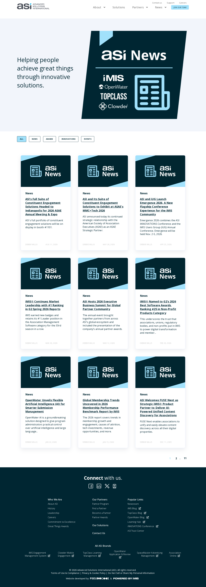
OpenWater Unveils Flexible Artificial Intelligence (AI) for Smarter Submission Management (45, 405)
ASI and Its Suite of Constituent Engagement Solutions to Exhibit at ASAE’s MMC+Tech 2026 (103, 204)
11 (185, 458)
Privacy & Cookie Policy (94, 573)
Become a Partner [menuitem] (101, 512)
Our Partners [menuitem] (99, 499)
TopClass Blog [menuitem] (135, 512)
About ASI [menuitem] (53, 503)
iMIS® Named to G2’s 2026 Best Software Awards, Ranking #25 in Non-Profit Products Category (158, 307)
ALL (21, 139)
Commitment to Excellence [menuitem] (61, 521)
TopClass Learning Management (92, 554)
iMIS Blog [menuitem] (132, 508)
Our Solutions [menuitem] (100, 525)
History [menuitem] (51, 508)
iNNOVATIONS (69, 139)
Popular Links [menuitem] (135, 499)
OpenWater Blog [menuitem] (136, 517)
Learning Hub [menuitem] (134, 521)
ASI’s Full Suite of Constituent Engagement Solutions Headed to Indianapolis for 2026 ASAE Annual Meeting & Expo (43, 206)
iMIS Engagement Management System (36, 554)
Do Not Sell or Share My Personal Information (131, 573)
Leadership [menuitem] (53, 512)
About (97, 7)
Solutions (119, 7)
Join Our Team (180, 7)
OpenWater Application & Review (119, 553)
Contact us (157, 3)
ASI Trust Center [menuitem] (136, 530)
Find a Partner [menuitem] (99, 508)
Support (170, 3)
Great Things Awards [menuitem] (58, 526)
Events (87, 139)
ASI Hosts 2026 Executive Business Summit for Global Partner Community (101, 305)
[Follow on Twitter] (115, 486)
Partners (138, 7)
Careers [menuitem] (52, 517)
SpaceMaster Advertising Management (149, 554)
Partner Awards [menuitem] (100, 517)
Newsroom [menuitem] (133, 503)
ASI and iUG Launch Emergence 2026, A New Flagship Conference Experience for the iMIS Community (156, 206)
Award (49, 139)
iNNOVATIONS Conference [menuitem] (141, 526)
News (158, 7)
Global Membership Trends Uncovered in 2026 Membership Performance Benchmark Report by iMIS (101, 405)
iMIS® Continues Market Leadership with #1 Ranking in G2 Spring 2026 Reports (44, 305)
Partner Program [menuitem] (100, 503)
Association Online (175, 554)
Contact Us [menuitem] (98, 533)
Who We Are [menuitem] (55, 499)
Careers (183, 3)
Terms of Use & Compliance (65, 573)
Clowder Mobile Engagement (66, 554)
